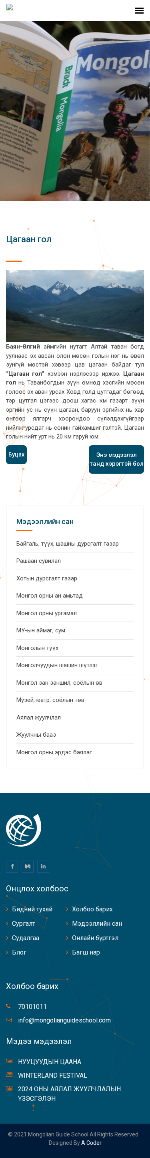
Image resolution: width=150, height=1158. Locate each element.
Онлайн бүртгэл (95, 938)
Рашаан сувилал (38, 560)
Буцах (16, 454)
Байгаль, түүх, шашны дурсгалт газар (67, 543)
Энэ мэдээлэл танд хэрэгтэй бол (117, 459)
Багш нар (86, 952)
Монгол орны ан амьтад (49, 595)
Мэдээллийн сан (97, 923)
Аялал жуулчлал (38, 717)
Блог (19, 952)
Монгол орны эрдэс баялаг (54, 752)
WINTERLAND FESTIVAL (52, 1075)
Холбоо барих (92, 909)
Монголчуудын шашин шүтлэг (57, 665)
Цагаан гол (29, 239)
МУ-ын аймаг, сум (40, 630)
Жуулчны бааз (36, 734)
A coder (91, 1143)
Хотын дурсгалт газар (46, 578)
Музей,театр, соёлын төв (50, 700)
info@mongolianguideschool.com (64, 1020)
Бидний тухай (32, 909)
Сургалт (23, 923)
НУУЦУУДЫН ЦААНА (49, 1062)
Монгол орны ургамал (46, 613)
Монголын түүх (37, 648)
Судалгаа (25, 938)
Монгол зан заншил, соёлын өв (59, 682)
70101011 (32, 1007)
